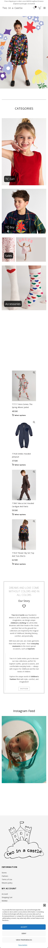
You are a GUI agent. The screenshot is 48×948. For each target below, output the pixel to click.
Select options (20, 415)
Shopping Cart (7, 897)
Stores (4, 873)
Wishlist (35, 7)
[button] (44, 905)
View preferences (24, 940)
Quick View (34, 373)
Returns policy (7, 883)
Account (5, 894)
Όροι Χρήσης (22, 945)
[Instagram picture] (6, 794)
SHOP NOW (24, 689)
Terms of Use (7, 879)
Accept (24, 927)
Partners (5, 876)
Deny (24, 933)
